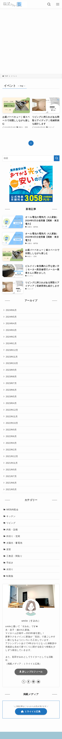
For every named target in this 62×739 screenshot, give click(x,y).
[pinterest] (33, 682)
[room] (28, 682)
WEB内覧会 (12, 509)
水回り (9, 569)
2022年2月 (11, 449)
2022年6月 (11, 436)
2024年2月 (11, 336)
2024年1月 (11, 343)
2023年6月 (11, 390)
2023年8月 (11, 376)
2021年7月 (11, 476)
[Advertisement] (31, 41)
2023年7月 (11, 383)
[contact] (38, 682)
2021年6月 (11, 483)
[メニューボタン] (57, 4)
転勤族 (9, 576)
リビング (10, 523)
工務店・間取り (14, 556)
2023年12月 (12, 350)
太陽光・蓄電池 (14, 543)
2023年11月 (12, 356)
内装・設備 (12, 529)
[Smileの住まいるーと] (14, 4)
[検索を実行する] (57, 158)
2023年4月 (11, 403)
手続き (9, 562)
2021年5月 (11, 489)
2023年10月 (12, 363)
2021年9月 (11, 469)
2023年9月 (11, 370)
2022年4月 (11, 443)
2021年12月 (12, 456)
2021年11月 (12, 463)
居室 (8, 549)
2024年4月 (11, 323)
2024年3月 (11, 330)
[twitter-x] (24, 682)
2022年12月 (12, 410)
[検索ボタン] (49, 4)
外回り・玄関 (13, 536)
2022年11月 (12, 416)
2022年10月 (12, 423)
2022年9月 (11, 429)
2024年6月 (11, 310)
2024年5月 (11, 317)
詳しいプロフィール (32, 672)
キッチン (10, 516)
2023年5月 (11, 396)
